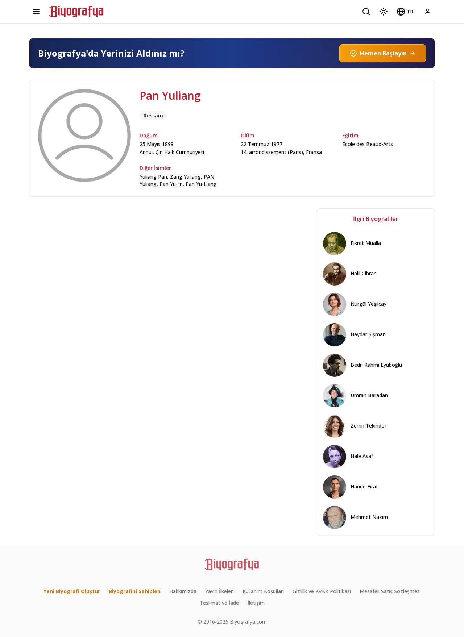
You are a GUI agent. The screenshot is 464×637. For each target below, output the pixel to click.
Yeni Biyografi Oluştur (72, 591)
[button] (405, 11)
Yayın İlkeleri (219, 591)
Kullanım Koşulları (263, 591)
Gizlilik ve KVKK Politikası (322, 591)
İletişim (256, 602)
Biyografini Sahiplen (135, 591)
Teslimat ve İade (219, 602)
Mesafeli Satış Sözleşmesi (390, 591)
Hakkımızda (182, 591)
